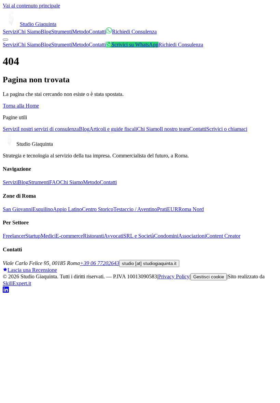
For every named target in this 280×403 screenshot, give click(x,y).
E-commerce (69, 236)
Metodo (80, 31)
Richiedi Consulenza (134, 31)
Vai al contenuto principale (31, 6)
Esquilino (42, 209)
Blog (46, 31)
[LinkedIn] (6, 291)
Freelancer (14, 236)
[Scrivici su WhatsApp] (109, 31)
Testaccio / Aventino (135, 209)
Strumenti (61, 31)
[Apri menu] (5, 40)
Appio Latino (67, 209)
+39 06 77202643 (99, 263)
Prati (162, 209)
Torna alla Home (21, 106)
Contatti (97, 31)
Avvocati (113, 236)
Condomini (166, 236)
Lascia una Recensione (32, 270)
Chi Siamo (29, 31)
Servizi (10, 31)
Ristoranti (93, 236)
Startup (33, 236)
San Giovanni (17, 209)
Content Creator (223, 236)
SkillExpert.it (17, 283)
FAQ (54, 182)
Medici (48, 236)
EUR (172, 209)
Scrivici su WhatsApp (134, 44)
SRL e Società (138, 236)
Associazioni (192, 236)
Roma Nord (191, 209)
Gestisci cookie (208, 276)
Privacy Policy (174, 276)
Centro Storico (97, 209)
